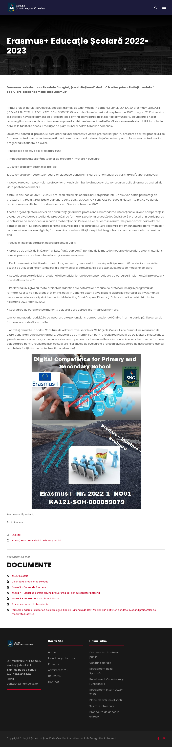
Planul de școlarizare (61, 658)
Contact (53, 682)
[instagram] (164, 738)
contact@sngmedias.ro (22, 684)
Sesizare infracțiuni (101, 706)
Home (52, 652)
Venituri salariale (100, 663)
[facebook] (158, 738)
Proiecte (53, 664)
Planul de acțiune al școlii (105, 700)
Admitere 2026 (58, 670)
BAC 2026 (54, 676)
